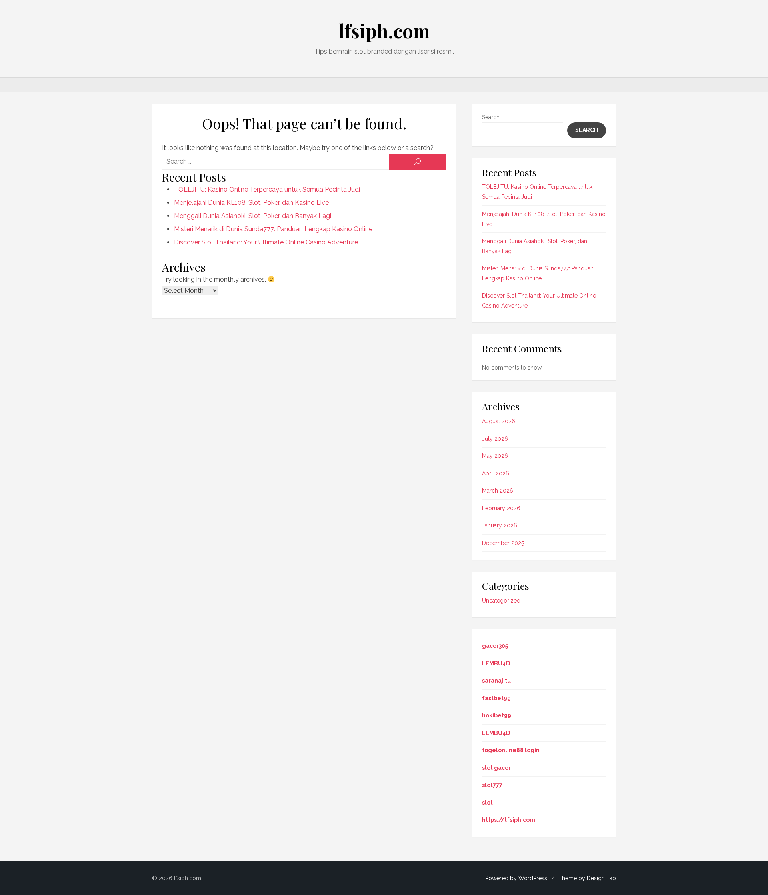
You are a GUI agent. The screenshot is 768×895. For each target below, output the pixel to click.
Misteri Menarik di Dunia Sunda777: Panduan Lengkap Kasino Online (273, 229)
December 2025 (503, 543)
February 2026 (501, 508)
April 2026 (495, 473)
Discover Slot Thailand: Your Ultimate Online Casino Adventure (266, 242)
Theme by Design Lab (587, 878)
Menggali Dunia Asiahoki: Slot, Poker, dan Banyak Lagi (252, 216)
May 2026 (495, 456)
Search (491, 117)
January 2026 (499, 525)
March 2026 (497, 490)
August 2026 (498, 421)
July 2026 (495, 439)
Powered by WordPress (516, 878)
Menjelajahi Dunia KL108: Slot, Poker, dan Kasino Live (251, 202)
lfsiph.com (384, 30)
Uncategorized (501, 600)
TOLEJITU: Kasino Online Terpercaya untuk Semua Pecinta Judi (267, 189)
